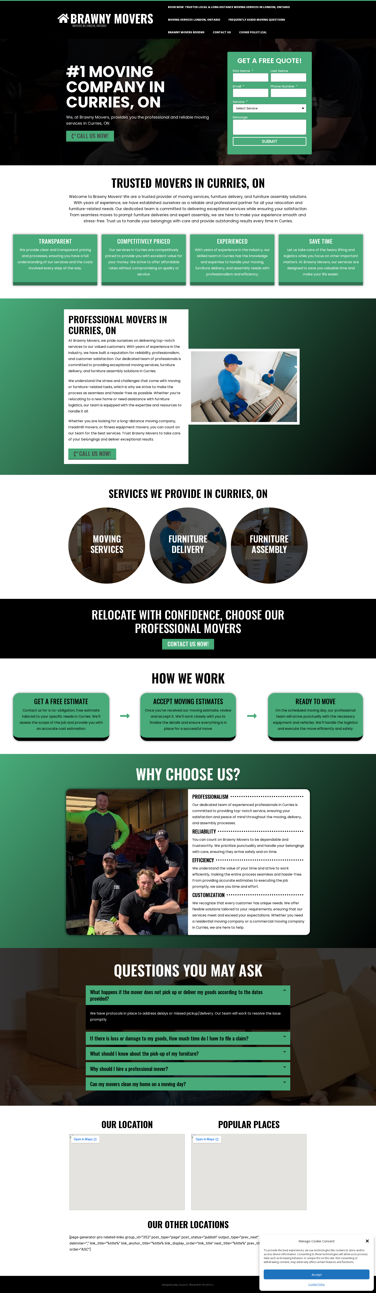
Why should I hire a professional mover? (129, 1068)
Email (237, 86)
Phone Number (283, 86)
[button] (367, 1241)
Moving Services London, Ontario (194, 20)
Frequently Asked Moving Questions (256, 20)
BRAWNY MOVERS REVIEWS (186, 32)
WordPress (207, 1284)
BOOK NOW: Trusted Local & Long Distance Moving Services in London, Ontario (229, 7)
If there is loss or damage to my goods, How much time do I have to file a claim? (169, 1038)
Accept (317, 1274)
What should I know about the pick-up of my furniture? (144, 1053)
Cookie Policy (316, 1284)
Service (239, 101)
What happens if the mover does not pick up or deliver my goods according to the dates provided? (176, 995)
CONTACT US (222, 32)
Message (240, 117)
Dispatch (183, 1284)
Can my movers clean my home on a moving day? (138, 1084)
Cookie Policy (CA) (252, 32)
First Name (242, 71)
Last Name (279, 71)
